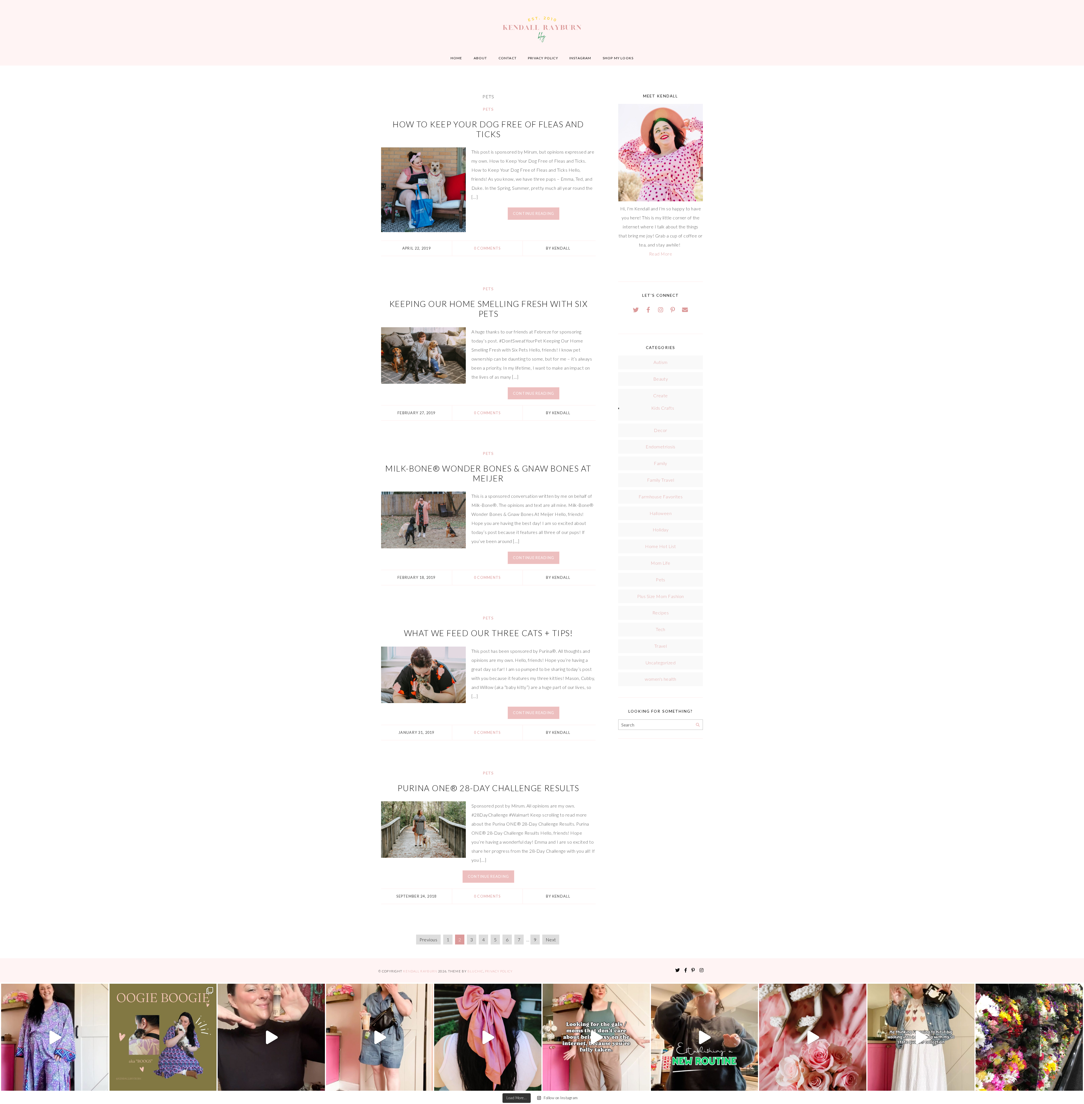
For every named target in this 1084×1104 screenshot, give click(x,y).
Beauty (660, 378)
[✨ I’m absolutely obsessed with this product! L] (271, 1037)
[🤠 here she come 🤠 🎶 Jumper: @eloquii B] (379, 1037)
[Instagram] (660, 310)
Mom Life (660, 563)
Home (456, 58)
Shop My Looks (618, 58)
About (480, 58)
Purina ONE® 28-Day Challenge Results (488, 788)
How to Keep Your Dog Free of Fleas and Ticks (488, 129)
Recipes (660, 612)
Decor (660, 430)
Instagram (580, 58)
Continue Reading (533, 213)
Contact (508, 58)
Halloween (661, 513)
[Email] (685, 310)
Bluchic (475, 971)
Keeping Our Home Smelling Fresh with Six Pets (488, 308)
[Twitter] (636, 310)
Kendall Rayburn (420, 971)
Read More (660, 253)
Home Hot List (660, 546)
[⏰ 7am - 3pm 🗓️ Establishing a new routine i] (704, 1037)
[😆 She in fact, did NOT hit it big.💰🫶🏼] (921, 1037)
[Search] (698, 725)
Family (660, 463)
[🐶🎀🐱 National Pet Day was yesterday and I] (163, 1037)
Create (660, 395)
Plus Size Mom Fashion (660, 596)
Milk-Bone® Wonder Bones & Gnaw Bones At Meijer (488, 473)
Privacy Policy (543, 58)
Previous (428, 939)
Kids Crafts (662, 408)
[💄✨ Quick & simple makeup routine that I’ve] (812, 1037)
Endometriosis (660, 446)
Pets (488, 109)
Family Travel (660, 480)
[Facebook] (648, 310)
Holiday (660, 529)
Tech (660, 629)
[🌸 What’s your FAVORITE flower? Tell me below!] (1029, 1037)
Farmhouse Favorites (661, 496)
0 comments (487, 248)
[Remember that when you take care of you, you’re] (487, 1037)
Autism (661, 362)
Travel (660, 646)
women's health (660, 679)
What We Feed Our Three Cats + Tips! (488, 633)
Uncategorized (661, 662)
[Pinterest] (673, 310)
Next (551, 939)
